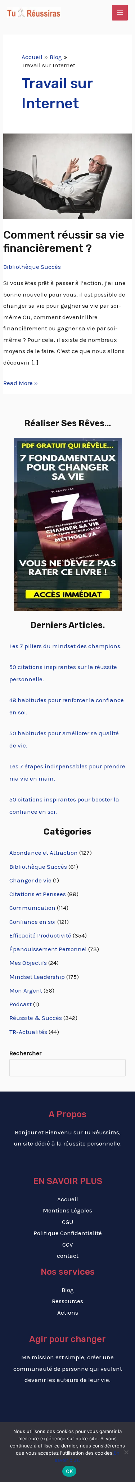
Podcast (20, 1004)
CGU (67, 1221)
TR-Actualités (28, 1031)
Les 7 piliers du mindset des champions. (65, 646)
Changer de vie (30, 880)
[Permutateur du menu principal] (120, 13)
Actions (67, 1312)
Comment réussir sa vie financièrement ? (63, 242)
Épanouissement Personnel (48, 949)
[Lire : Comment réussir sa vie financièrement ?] (67, 175)
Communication (32, 907)
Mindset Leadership (37, 976)
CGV (67, 1244)
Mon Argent (25, 990)
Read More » (20, 382)
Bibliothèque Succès (32, 266)
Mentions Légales (67, 1210)
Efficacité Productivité (40, 935)
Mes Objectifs (28, 962)
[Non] (126, 1452)
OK (69, 1471)
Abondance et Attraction (43, 852)
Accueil (67, 1199)
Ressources (67, 1301)
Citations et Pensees (37, 894)
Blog (68, 1289)
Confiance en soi (32, 921)
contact (67, 1255)
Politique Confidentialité (67, 1233)
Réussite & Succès (35, 1017)
